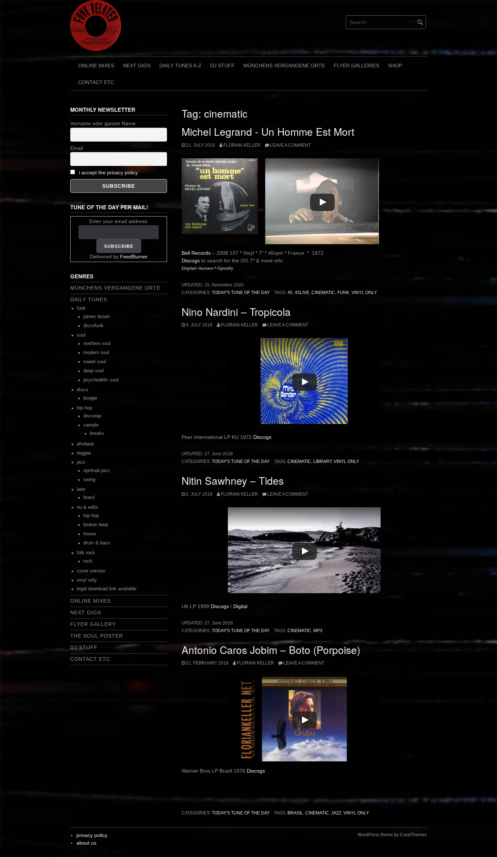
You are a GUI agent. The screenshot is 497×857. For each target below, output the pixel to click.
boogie (90, 398)
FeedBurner (134, 256)
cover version (91, 571)
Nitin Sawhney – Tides (233, 480)
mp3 (317, 630)
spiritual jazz (96, 470)
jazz (336, 813)
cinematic (323, 292)
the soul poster (96, 636)
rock (87, 561)
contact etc (96, 82)
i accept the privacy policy (108, 172)
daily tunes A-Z (180, 65)
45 (290, 292)
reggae (84, 453)
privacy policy (91, 835)
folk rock (86, 552)
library (322, 461)
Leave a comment (290, 145)
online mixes (96, 65)
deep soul (93, 370)
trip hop (91, 515)
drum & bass (96, 542)
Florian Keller (242, 145)
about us (86, 843)
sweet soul (94, 361)
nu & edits (87, 507)
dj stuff (222, 65)
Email (76, 148)
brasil (295, 813)
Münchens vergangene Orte (284, 65)
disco (82, 389)
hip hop (84, 407)
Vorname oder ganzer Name (103, 123)
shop (395, 65)
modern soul (96, 352)
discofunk (93, 325)
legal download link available (106, 588)
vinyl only (364, 292)
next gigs (137, 65)
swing (89, 479)
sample (91, 425)
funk (343, 292)
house (89, 533)
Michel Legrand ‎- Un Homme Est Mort (268, 131)
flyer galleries (356, 65)
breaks (97, 433)
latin (81, 489)
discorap (92, 415)
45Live (302, 292)
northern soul (97, 343)
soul (81, 335)
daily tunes (88, 299)
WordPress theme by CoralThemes (392, 834)
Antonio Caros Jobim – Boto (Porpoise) (271, 649)
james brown (96, 316)
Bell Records (196, 253)
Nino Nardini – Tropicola (236, 311)
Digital (240, 606)
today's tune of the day (241, 292)
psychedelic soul (101, 379)
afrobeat (85, 444)
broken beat (95, 524)
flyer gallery (93, 624)
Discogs (191, 260)
